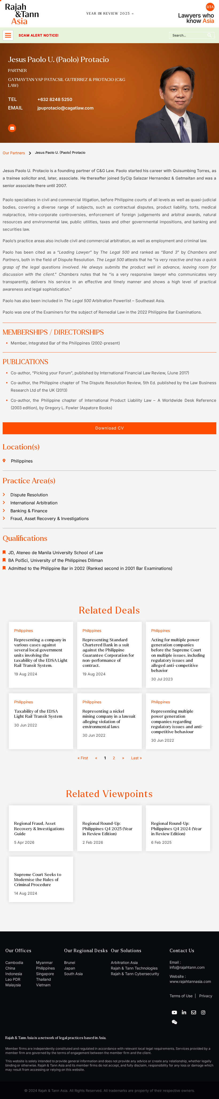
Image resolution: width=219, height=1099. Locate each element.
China (10, 968)
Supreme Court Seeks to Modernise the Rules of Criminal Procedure (37, 879)
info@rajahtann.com (187, 967)
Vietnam (43, 985)
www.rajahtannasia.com (190, 981)
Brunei (69, 962)
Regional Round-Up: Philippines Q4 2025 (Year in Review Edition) (107, 828)
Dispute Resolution (29, 494)
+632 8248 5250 (40, 99)
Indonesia (13, 973)
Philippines (45, 968)
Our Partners (14, 153)
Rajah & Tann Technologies (134, 968)
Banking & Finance (28, 510)
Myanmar (44, 962)
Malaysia (13, 985)
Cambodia (14, 962)
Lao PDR (12, 979)
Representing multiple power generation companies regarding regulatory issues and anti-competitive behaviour (177, 721)
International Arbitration (33, 502)
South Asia (73, 973)
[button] (109, 428)
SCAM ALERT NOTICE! (31, 35)
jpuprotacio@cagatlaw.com (50, 108)
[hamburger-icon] (8, 35)
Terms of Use (181, 995)
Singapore (45, 973)
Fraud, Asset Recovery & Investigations (49, 518)
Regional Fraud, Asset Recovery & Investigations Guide (39, 828)
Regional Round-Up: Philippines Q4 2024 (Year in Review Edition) (176, 828)
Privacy (205, 995)
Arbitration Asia (124, 962)
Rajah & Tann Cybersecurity (135, 973)
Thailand (43, 979)
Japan (69, 968)
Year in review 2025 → (110, 13)
